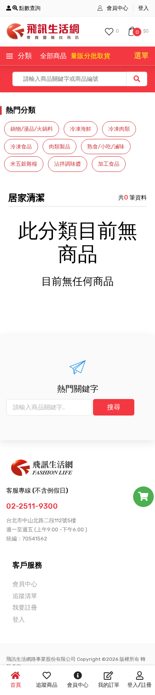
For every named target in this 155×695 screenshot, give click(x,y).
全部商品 (53, 56)
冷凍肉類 (119, 129)
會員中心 (117, 8)
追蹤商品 (46, 685)
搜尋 (113, 407)
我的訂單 (108, 685)
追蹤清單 (24, 596)
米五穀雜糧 (23, 164)
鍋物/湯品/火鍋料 (31, 129)
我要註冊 (24, 607)
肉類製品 (59, 146)
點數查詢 (29, 8)
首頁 (15, 685)
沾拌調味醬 (67, 164)
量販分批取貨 (90, 56)
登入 (143, 8)
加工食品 (108, 164)
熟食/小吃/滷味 (105, 146)
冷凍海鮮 (80, 129)
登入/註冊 (139, 685)
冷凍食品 (21, 146)
